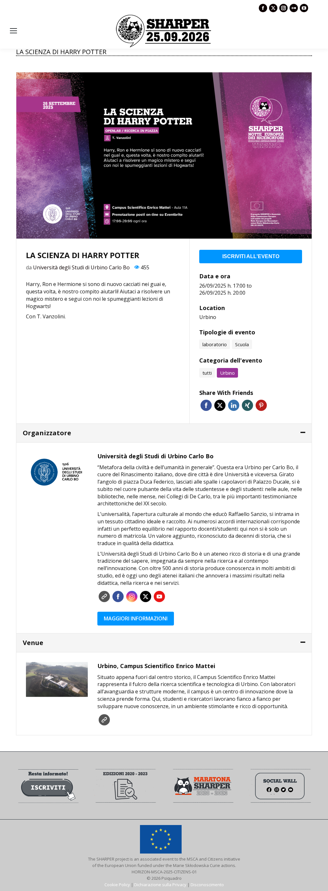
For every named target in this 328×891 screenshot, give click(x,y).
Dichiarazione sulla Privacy (160, 884)
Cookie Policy (117, 884)
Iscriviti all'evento (250, 256)
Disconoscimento (207, 884)
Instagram (131, 596)
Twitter (220, 405)
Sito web (104, 596)
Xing (247, 405)
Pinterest (261, 405)
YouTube (159, 596)
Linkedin (233, 405)
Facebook (206, 405)
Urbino (207, 317)
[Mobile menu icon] (13, 31)
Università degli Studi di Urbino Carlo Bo (81, 267)
